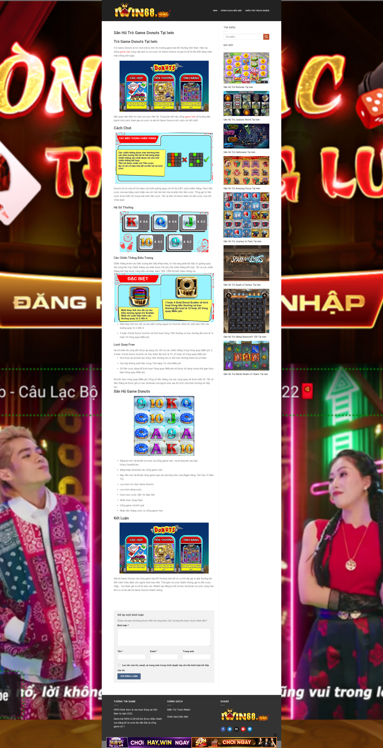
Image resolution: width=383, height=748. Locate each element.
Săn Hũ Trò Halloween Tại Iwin (239, 152)
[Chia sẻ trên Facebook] (223, 729)
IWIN (215, 10)
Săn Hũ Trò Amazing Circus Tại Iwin (242, 188)
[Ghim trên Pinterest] (243, 729)
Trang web (188, 651)
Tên (120, 651)
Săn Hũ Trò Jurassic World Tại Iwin (242, 119)
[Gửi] (266, 37)
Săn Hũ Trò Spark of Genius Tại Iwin (242, 284)
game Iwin (125, 51)
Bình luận (123, 625)
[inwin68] (142, 10)
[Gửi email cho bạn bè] (236, 729)
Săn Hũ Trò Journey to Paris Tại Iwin (242, 241)
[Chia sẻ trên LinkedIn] (249, 729)
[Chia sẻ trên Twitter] (229, 729)
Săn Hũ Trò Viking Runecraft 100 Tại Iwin (245, 336)
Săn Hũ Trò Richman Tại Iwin (238, 87)
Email (153, 651)
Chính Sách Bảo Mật (231, 10)
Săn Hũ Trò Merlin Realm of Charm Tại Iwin (246, 374)
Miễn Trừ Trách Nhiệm (257, 10)
